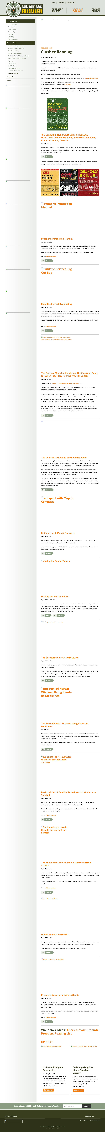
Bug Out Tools (12, 63)
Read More (48, 1090)
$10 (45, 615)
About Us (61, 2)
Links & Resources (95, 1120)
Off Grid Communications (15, 53)
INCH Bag (10, 34)
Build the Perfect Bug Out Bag (56, 303)
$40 (46, 680)
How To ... (10, 80)
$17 (46, 331)
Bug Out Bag (11, 32)
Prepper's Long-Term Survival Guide (60, 994)
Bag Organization (13, 39)
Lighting (10, 61)
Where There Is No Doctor (54, 934)
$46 (58, 615)
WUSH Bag (11, 37)
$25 (46, 952)
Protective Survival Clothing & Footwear (19, 56)
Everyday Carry (12, 27)
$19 (46, 156)
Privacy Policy (84, 1120)
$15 (46, 553)
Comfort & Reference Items (15, 70)
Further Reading (13, 73)
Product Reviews (96, 10)
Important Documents (14, 68)
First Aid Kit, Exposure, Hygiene (16, 46)
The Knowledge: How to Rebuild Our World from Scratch (66, 864)
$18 (46, 749)
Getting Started (12, 21)
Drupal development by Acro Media (52, 1128)
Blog (53, 2)
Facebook (92, 2)
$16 (46, 892)
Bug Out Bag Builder (52, 1126)
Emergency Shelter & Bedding (16, 48)
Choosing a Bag (12, 24)
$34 (46, 415)
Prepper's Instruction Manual (57, 238)
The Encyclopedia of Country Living (59, 657)
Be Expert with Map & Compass (57, 533)
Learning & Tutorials (78, 10)
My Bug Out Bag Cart (57, 10)
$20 (46, 490)
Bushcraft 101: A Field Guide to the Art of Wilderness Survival (68, 793)
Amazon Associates (83, 3)
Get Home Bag (12, 29)
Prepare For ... (11, 76)
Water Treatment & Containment (17, 58)
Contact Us (70, 2)
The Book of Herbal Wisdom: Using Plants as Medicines (64, 725)
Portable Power (12, 65)
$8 (46, 819)
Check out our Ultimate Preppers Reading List (70, 1031)
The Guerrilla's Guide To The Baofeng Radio (64, 457)
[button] (98, 3)
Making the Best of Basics (54, 596)
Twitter (95, 2)
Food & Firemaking (13, 51)
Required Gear (46, 48)
